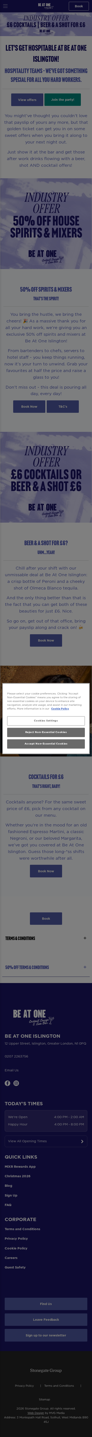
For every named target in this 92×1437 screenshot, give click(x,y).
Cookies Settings (46, 720)
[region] (46, 718)
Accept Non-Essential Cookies (46, 743)
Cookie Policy (60, 708)
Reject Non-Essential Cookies (46, 732)
